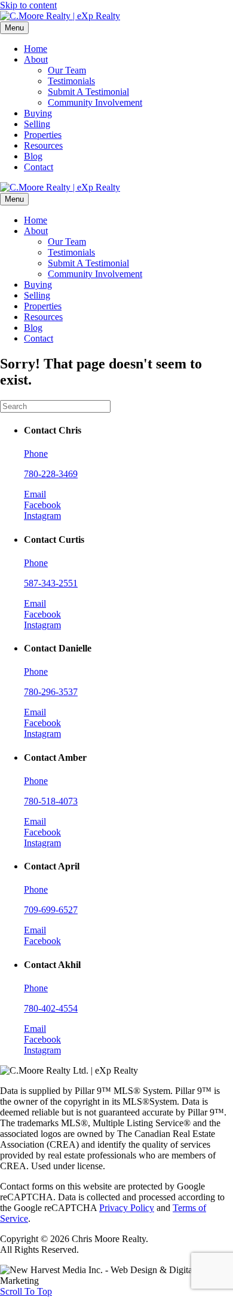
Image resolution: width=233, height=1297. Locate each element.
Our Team (67, 70)
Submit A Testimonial (88, 92)
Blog (33, 156)
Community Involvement (95, 102)
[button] (26, 1291)
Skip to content (28, 5)
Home (35, 49)
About (36, 59)
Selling (37, 124)
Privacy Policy (126, 1208)
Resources (43, 145)
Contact (38, 167)
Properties (43, 135)
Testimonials (71, 81)
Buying (38, 113)
